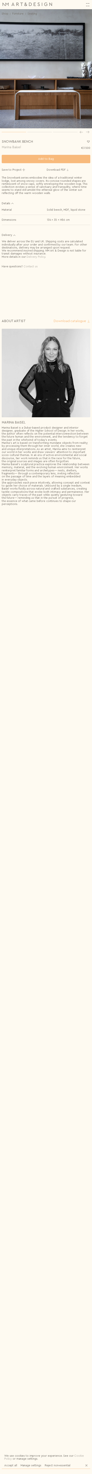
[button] (81, 132)
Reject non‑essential (57, 1465)
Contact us (31, 266)
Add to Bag (46, 158)
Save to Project (12, 169)
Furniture (18, 13)
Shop (5, 13)
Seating (32, 13)
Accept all (10, 1465)
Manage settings (31, 1465)
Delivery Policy (36, 256)
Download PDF (56, 169)
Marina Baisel (11, 147)
